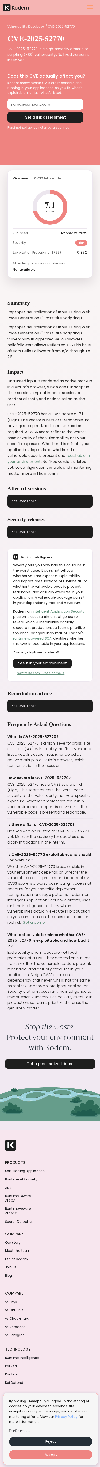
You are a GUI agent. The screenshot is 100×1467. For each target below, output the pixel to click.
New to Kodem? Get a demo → (40, 673)
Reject (50, 1441)
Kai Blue (11, 1374)
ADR (8, 1188)
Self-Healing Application (25, 1171)
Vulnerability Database (25, 26)
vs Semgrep (15, 1335)
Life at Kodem (16, 1259)
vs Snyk (11, 1302)
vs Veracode (15, 1327)
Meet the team (17, 1251)
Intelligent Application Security (59, 611)
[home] (16, 7)
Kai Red (11, 1366)
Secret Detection (19, 1222)
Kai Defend (14, 1383)
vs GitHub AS (15, 1310)
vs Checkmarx (17, 1318)
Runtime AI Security (21, 1179)
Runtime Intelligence (22, 1358)
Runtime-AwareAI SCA (18, 1198)
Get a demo (34, 922)
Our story (12, 1242)
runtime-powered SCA (32, 638)
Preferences (19, 1430)
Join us (11, 1267)
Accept (51, 1454)
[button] (90, 7)
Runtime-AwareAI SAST (18, 1211)
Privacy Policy (66, 1416)
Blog (8, 1275)
